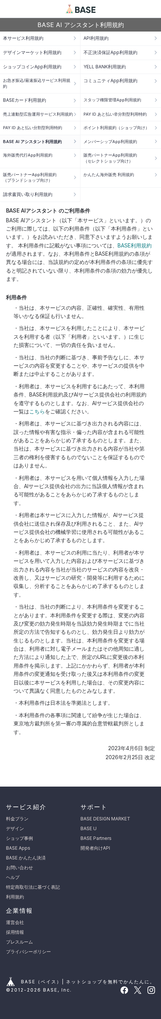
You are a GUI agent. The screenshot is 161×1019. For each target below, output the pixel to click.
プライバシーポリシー (28, 951)
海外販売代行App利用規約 (27, 155)
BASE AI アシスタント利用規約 (32, 141)
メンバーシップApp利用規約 (110, 141)
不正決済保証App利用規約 (110, 52)
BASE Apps (18, 848)
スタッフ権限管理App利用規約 (112, 100)
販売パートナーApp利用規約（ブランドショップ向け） (30, 177)
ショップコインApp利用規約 (32, 66)
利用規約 (15, 897)
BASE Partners (96, 838)
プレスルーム (19, 942)
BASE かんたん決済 (26, 858)
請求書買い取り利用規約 (27, 194)
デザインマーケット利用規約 (32, 52)
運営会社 (15, 922)
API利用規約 (96, 38)
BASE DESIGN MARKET (105, 819)
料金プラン (17, 819)
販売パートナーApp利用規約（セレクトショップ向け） (110, 157)
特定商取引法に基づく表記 (33, 887)
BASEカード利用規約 (24, 100)
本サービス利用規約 (23, 38)
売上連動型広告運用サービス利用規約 (38, 114)
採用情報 (15, 932)
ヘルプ (12, 877)
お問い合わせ (19, 867)
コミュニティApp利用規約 (110, 80)
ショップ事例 (19, 838)
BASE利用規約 (135, 245)
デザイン (15, 828)
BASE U (88, 828)
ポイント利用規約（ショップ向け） (116, 127)
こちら (37, 411)
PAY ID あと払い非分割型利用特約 (115, 114)
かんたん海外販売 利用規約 (108, 174)
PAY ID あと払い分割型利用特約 (32, 127)
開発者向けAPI (95, 848)
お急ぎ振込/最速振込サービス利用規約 (36, 83)
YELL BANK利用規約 (104, 66)
